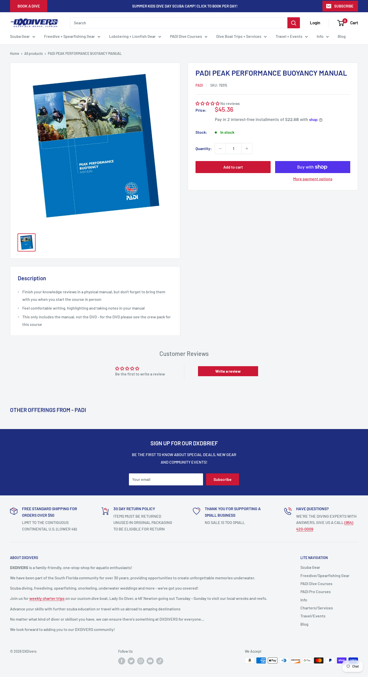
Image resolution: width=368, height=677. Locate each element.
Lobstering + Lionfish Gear (132, 36)
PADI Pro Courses (315, 591)
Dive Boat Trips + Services (238, 36)
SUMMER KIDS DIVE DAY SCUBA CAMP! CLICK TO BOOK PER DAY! (185, 6)
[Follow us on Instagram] (140, 660)
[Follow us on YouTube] (150, 660)
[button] (208, 103)
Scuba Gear (20, 36)
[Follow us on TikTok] (159, 660)
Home (14, 53)
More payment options (312, 178)
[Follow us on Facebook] (121, 660)
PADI (199, 85)
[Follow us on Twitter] (131, 660)
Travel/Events (312, 615)
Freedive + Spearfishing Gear (69, 36)
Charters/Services (316, 607)
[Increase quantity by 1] (247, 148)
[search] (178, 22)
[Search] (293, 22)
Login (315, 22)
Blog (342, 36)
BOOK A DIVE (29, 6)
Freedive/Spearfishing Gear (324, 575)
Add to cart (233, 167)
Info (320, 36)
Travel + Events (289, 36)
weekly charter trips (47, 598)
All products (33, 53)
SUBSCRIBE (343, 6)
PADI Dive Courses (186, 36)
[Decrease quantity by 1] (220, 148)
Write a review (228, 371)
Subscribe (223, 479)
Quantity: (204, 148)
